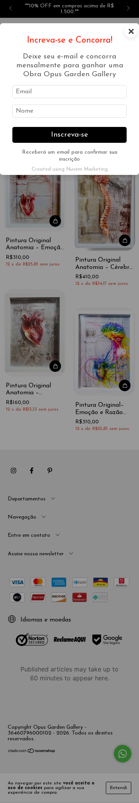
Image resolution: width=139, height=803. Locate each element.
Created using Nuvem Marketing (70, 169)
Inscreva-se (69, 135)
